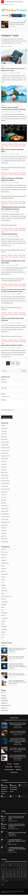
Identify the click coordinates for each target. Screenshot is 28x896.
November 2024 (5, 483)
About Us (3, 695)
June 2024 (3, 497)
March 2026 (4, 439)
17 (3, 874)
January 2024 (4, 511)
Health (6, 145)
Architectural (4, 552)
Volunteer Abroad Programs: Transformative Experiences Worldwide (17, 825)
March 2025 (4, 472)
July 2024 (3, 494)
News (2, 607)
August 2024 (4, 492)
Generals (3, 588)
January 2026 (4, 445)
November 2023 (5, 516)
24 (3, 876)
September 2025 (5, 456)
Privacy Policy (4, 700)
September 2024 (5, 489)
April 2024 (3, 503)
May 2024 (3, 500)
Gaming (3, 585)
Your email (4, 388)
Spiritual (3, 621)
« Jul (2, 884)
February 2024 (5, 508)
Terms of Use (4, 710)
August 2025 (4, 458)
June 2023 (3, 530)
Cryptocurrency (5, 563)
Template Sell (11, 892)
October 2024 (4, 486)
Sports (3, 624)
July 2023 (3, 527)
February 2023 (5, 541)
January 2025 (4, 478)
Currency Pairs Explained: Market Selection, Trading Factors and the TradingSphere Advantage (17, 666)
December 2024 (5, 480)
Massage (3, 604)
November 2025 (5, 450)
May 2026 (3, 436)
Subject (3, 394)
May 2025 (3, 467)
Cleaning (3, 560)
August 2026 (4, 428)
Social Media (4, 618)
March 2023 (4, 538)
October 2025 (4, 453)
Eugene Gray (15, 73)
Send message (7, 418)
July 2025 (3, 461)
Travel (2, 66)
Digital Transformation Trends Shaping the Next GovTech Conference (17, 650)
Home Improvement (14, 145)
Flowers (3, 579)
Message (3, 400)
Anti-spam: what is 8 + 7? (8, 410)
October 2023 (4, 519)
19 (10, 874)
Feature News (22, 144)
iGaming (3, 599)
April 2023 (3, 536)
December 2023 (5, 514)
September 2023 (5, 522)
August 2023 (4, 525)
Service (3, 615)
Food (2, 145)
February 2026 (5, 442)
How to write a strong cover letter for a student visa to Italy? (16, 818)
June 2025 (3, 464)
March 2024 (4, 505)
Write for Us (4, 703)
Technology (22, 145)
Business (3, 557)
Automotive (4, 144)
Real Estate (4, 612)
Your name (4, 382)
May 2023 (3, 533)
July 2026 (3, 431)
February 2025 (5, 475)
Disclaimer (4, 698)
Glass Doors (4, 590)
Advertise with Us (5, 705)
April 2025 (3, 469)
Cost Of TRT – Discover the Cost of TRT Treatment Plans (17, 674)
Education (10, 144)
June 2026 (3, 433)
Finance (3, 577)
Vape (2, 637)
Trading (3, 632)
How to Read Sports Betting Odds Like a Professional (16, 657)
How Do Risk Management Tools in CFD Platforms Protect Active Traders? (17, 682)
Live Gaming (4, 601)
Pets (2, 610)
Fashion (16, 144)
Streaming (3, 626)
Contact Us (4, 708)
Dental (2, 565)
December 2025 (5, 447)
